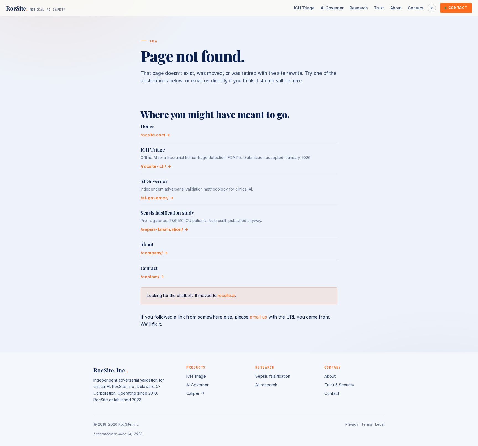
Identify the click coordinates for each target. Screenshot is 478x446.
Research (359, 8)
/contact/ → (152, 276)
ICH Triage (304, 8)
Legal (380, 424)
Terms (366, 424)
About (396, 8)
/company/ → (154, 253)
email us (258, 317)
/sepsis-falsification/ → (164, 229)
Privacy (351, 424)
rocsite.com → (155, 134)
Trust (379, 8)
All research (266, 384)
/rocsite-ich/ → (156, 166)
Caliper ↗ (195, 393)
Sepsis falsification (272, 376)
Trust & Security (339, 384)
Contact (415, 8)
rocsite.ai (226, 295)
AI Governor (332, 8)
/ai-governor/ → (157, 197)
